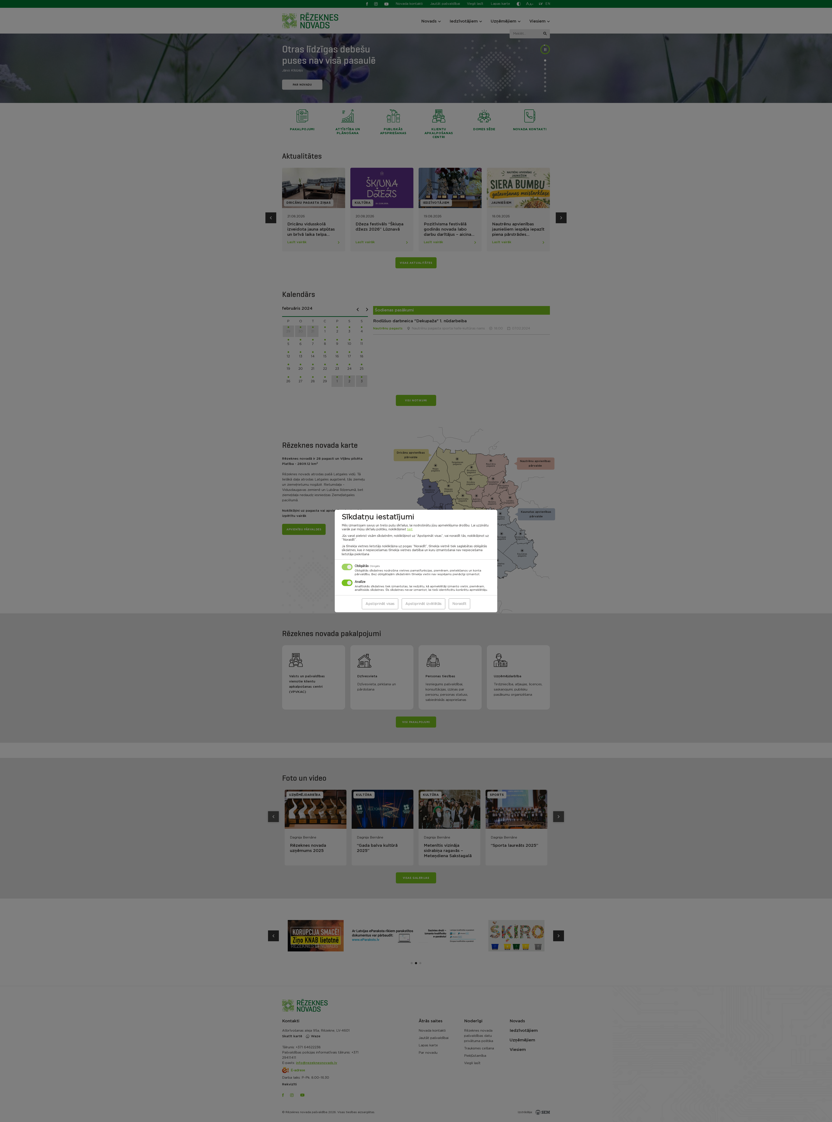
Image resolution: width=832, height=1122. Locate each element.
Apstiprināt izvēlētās (423, 604)
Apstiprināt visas (380, 604)
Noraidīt (459, 604)
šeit (410, 529)
